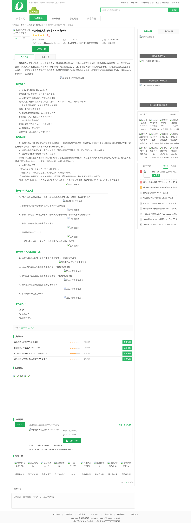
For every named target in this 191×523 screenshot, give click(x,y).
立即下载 (74, 441)
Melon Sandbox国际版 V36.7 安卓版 (164, 172)
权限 (120, 425)
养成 (32, 328)
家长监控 (108, 514)
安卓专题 (91, 18)
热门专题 (169, 31)
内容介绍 (24, 57)
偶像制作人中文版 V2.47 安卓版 (27, 348)
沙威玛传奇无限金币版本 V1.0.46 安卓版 (159, 224)
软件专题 (145, 3)
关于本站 (56, 514)
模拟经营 (39, 25)
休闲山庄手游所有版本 (158, 105)
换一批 (173, 114)
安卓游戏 (38, 18)
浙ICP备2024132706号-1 (83, 521)
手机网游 (74, 18)
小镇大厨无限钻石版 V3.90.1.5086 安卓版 (160, 214)
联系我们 (121, 514)
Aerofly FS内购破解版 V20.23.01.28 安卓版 (160, 203)
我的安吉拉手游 (158, 56)
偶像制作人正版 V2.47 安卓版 (26, 342)
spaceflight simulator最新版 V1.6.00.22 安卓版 (160, 219)
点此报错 (127, 425)
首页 (22, 25)
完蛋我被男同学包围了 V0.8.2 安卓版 (158, 198)
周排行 (165, 166)
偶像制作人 (25, 328)
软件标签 (155, 3)
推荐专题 (148, 31)
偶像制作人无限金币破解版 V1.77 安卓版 (30, 359)
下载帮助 (69, 514)
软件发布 (175, 3)
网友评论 (45, 57)
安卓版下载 (41, 49)
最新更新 (124, 3)
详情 (157, 175)
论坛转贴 (165, 3)
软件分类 (135, 3)
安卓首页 (20, 18)
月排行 (173, 166)
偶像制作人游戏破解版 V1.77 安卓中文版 (30, 353)
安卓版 (20, 424)
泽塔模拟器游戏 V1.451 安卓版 (155, 193)
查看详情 (127, 342)
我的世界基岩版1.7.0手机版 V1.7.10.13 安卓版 (160, 182)
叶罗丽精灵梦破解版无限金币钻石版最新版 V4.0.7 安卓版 (160, 187)
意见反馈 (134, 514)
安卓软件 (56, 18)
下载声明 (81, 514)
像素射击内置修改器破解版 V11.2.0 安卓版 (160, 209)
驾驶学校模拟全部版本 (158, 81)
